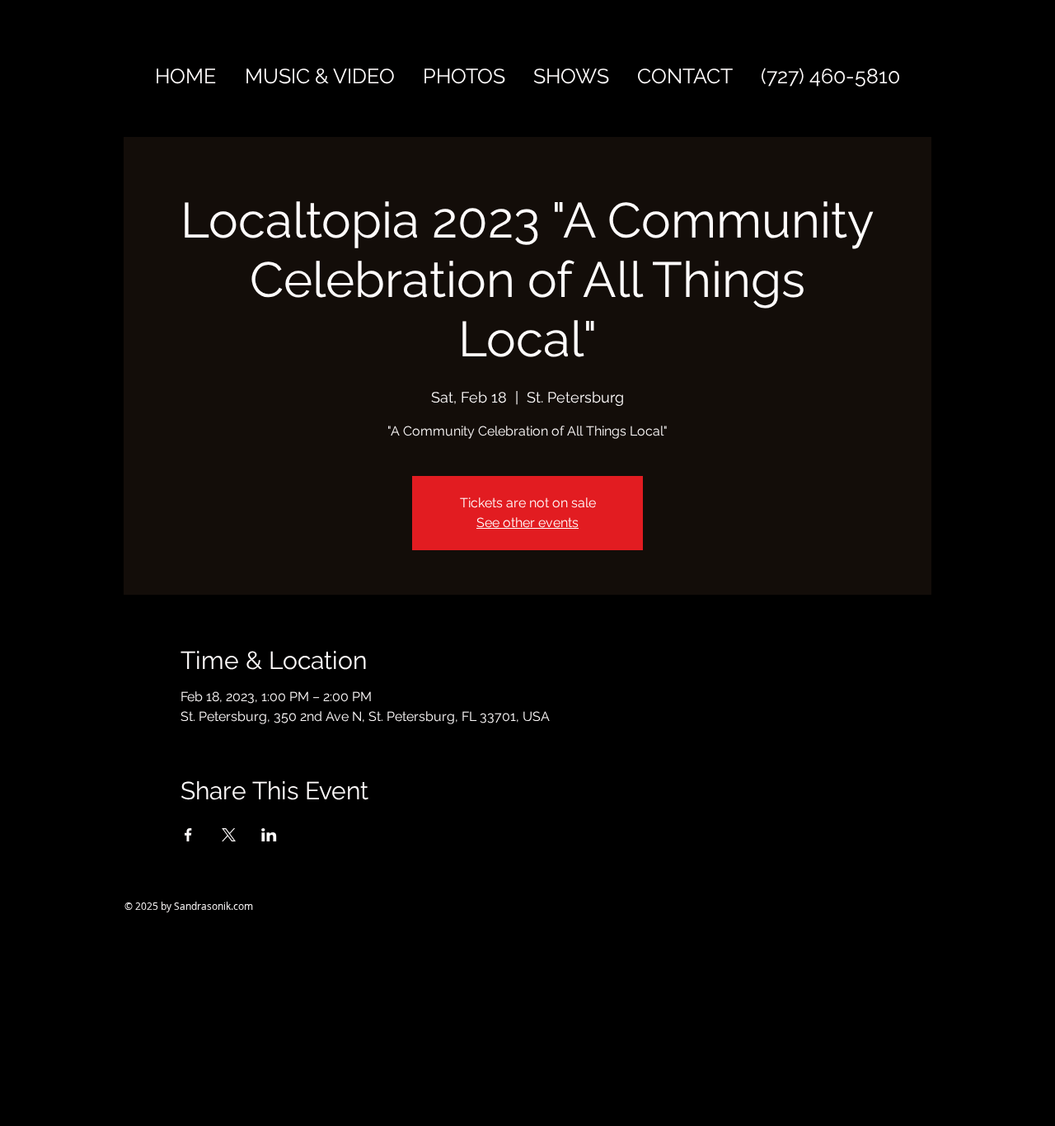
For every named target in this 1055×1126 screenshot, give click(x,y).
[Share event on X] (229, 834)
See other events (527, 522)
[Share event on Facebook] (188, 834)
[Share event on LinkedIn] (269, 834)
